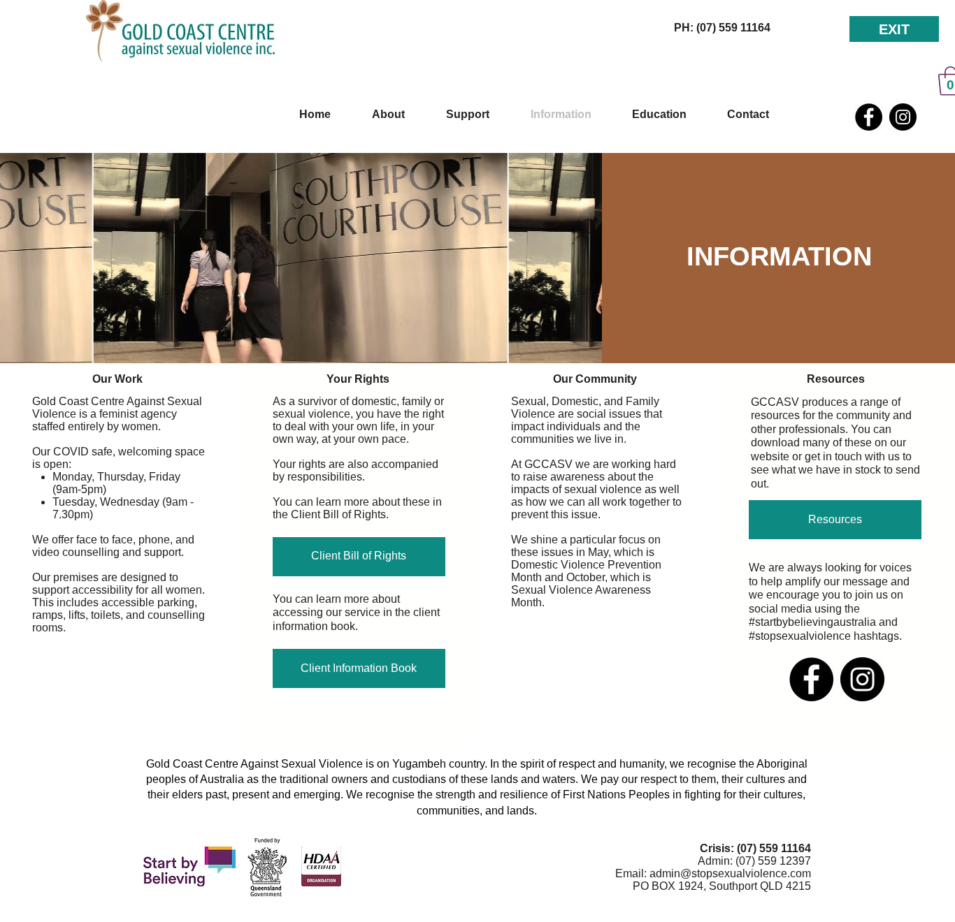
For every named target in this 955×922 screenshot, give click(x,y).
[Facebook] (868, 117)
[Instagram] (903, 117)
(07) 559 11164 (774, 848)
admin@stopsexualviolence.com (730, 873)
